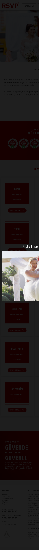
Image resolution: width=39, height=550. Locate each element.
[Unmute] (8, 298)
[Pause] (5, 298)
